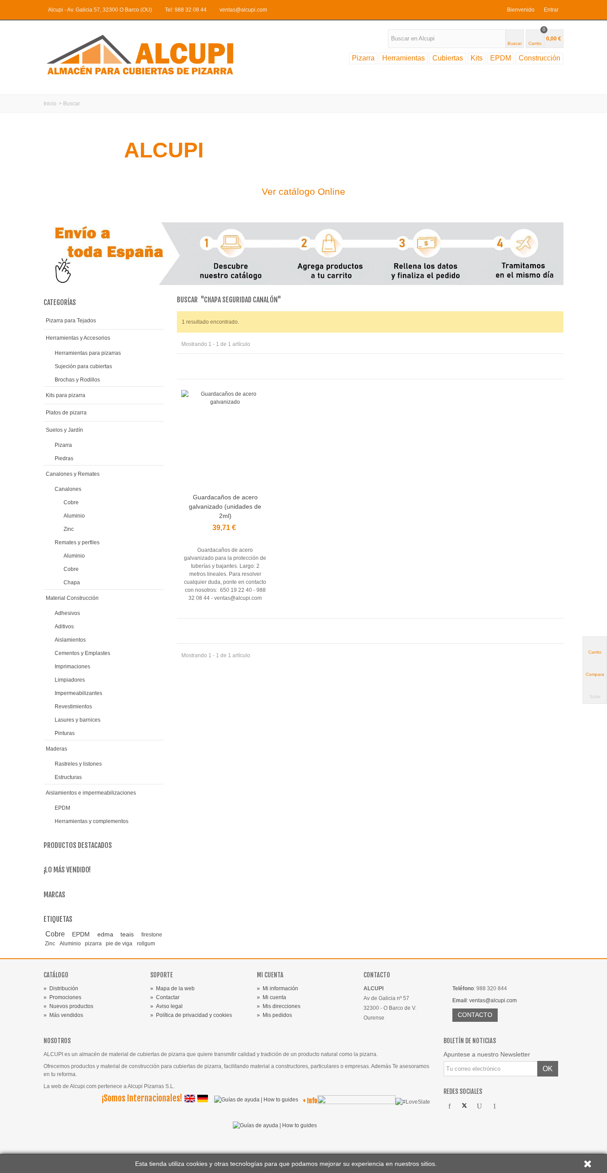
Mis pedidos (274, 1015)
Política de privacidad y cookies (191, 1015)
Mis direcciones (278, 1006)
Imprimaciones (72, 666)
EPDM (500, 58)
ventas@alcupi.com (243, 10)
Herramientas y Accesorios (78, 338)
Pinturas (65, 733)
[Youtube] (479, 1106)
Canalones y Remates (73, 474)
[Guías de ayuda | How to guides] (254, 1101)
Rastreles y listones (78, 764)
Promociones (62, 997)
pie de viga (120, 943)
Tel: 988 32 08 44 (186, 10)
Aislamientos (70, 640)
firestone (151, 935)
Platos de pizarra (66, 413)
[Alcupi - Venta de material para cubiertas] (148, 54)
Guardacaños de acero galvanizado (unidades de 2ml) (225, 506)
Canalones (68, 489)
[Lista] (197, 366)
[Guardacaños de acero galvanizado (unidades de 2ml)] (225, 440)
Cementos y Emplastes (82, 653)
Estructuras (68, 777)
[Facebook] (449, 1106)
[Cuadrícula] (186, 366)
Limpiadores (70, 680)
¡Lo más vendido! (67, 870)
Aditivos (64, 626)
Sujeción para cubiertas (83, 366)
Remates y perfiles (77, 542)
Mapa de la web (172, 988)
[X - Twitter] (464, 1106)
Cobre (71, 502)
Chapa (72, 582)
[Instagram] (509, 1106)
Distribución (61, 988)
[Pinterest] (494, 1106)
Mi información (277, 988)
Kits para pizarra (65, 395)
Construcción (539, 58)
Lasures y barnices (77, 720)
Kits (477, 58)
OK (548, 1069)
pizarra (94, 943)
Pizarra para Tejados (71, 320)
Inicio (50, 103)
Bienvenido (521, 10)
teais (129, 934)
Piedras (64, 458)
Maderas (56, 749)
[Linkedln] (525, 1106)
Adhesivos (67, 613)
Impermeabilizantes (78, 693)
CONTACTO (475, 1014)
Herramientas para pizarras (88, 353)
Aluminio (74, 516)
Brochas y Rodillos (77, 380)
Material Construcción (72, 598)
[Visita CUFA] (356, 1101)
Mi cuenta (271, 997)
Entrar (551, 10)
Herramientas (403, 58)
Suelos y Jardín (64, 430)
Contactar (165, 997)
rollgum (146, 943)
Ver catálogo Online (303, 191)
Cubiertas (447, 58)
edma (107, 934)
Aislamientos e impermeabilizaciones (91, 793)
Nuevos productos (68, 1006)
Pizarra (363, 58)
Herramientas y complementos (91, 821)
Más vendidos (63, 1015)
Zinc (69, 529)
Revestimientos (73, 706)
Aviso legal (166, 1006)
